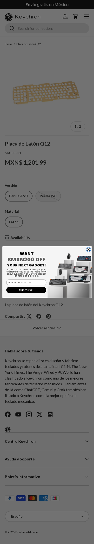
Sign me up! (26, 290)
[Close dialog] (88, 249)
